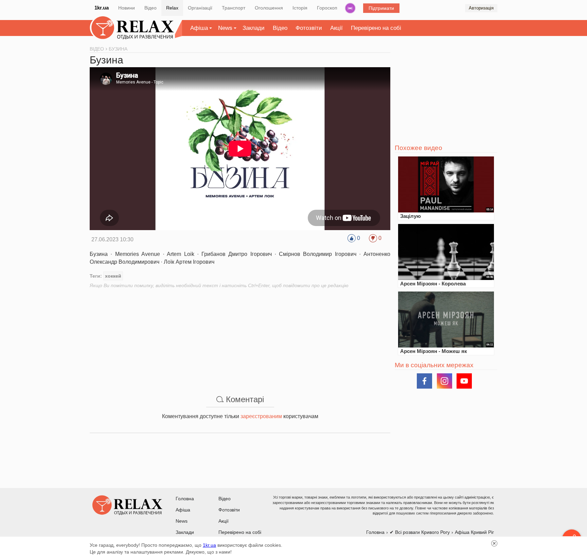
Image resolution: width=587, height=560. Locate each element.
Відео (150, 8)
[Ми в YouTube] (464, 381)
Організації (200, 8)
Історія (299, 8)
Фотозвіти (309, 28)
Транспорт (233, 8)
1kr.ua (101, 8)
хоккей (113, 276)
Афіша (199, 28)
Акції (336, 28)
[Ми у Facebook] (424, 381)
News (225, 28)
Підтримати (381, 8)
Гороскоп (327, 8)
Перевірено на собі (376, 28)
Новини (126, 8)
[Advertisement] (240, 336)
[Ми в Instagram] (444, 381)
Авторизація (481, 8)
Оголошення (269, 8)
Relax (172, 8)
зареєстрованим (261, 416)
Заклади (254, 28)
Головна (185, 498)
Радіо (350, 8)
